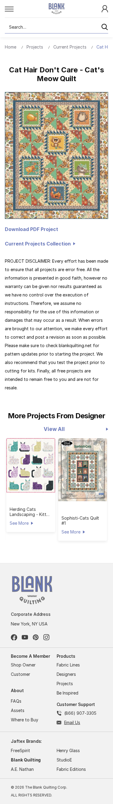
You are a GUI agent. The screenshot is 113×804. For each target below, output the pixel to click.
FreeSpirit (20, 750)
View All (54, 429)
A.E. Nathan (22, 769)
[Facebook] (14, 637)
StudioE (64, 759)
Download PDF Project (31, 229)
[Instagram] (46, 637)
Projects (65, 683)
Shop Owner (23, 664)
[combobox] (56, 27)
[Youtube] (25, 637)
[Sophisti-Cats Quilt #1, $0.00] (82, 470)
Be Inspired (68, 692)
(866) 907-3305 (80, 713)
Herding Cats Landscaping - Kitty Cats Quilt (29, 512)
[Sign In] (105, 8)
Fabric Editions (71, 769)
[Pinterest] (36, 637)
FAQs (16, 701)
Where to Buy (24, 719)
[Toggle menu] (20, 8)
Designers (66, 674)
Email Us (72, 722)
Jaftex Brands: (26, 741)
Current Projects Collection (39, 244)
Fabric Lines (68, 664)
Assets (17, 710)
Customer (20, 674)
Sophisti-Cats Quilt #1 (80, 520)
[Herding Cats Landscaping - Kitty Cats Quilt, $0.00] (30, 465)
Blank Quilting (26, 759)
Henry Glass (68, 750)
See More (19, 523)
